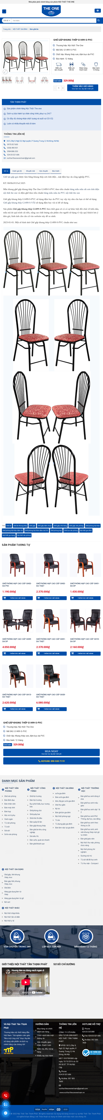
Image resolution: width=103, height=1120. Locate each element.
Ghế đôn (7, 888)
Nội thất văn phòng (24, 535)
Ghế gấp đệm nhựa (45, 526)
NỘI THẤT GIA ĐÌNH (20, 29)
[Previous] (6, 56)
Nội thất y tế (9, 921)
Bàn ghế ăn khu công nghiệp (38, 831)
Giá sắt (7, 831)
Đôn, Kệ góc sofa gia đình (65, 801)
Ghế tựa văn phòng (71, 530)
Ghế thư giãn (60, 805)
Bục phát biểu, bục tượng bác (39, 805)
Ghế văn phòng (10, 796)
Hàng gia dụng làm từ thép (12, 893)
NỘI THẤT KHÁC (12, 908)
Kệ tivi (57, 809)
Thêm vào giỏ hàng (82, 86)
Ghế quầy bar (35, 814)
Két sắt (7, 902)
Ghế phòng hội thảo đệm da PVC (36, 530)
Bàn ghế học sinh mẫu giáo (89, 804)
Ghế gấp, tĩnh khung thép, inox (12, 876)
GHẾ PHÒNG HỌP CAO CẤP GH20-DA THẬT (50, 696)
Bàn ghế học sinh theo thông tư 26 (89, 824)
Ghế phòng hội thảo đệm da (13, 530)
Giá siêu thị (34, 836)
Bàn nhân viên (10, 804)
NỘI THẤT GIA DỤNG (14, 869)
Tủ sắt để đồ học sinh (89, 860)
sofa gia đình (60, 793)
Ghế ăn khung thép (20, 526)
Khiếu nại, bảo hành (45, 1056)
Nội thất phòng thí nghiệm (88, 850)
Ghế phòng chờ (35, 810)
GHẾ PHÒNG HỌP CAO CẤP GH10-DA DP (84, 640)
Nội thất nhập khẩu (11, 913)
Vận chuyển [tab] (43, 171)
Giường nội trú (86, 856)
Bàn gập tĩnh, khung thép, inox (12, 882)
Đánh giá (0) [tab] (17, 171)
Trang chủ (7, 29)
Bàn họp (7, 811)
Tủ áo (57, 820)
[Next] (45, 56)
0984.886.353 (12, 151)
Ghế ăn (8, 526)
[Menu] (4, 11)
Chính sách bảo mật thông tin (45, 1036)
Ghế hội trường (35, 796)
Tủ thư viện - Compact (89, 863)
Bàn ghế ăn (34, 29)
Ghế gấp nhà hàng (60, 526)
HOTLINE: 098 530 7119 (52, 760)
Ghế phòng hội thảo (93, 526)
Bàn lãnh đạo (9, 800)
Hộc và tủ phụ (9, 815)
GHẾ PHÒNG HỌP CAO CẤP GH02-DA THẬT (50, 585)
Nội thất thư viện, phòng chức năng (90, 844)
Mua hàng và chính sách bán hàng (44, 1030)
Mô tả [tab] (6, 171)
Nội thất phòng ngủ (62, 816)
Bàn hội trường (36, 800)
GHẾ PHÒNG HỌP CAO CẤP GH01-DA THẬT (50, 640)
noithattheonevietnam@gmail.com (21, 158)
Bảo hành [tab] (55, 171)
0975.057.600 (12, 144)
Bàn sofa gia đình (62, 797)
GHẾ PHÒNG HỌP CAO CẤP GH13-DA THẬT (17, 696)
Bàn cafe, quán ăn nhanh (39, 840)
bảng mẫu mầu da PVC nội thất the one (62, 193)
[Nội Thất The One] (51, 10)
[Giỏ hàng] (98, 11)
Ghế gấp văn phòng (76, 526)
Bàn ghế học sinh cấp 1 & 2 (90, 810)
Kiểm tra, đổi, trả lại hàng (45, 1050)
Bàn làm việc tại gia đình (64, 828)
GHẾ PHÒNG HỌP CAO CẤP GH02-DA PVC (17, 585)
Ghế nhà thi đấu (36, 818)
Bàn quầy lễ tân (36, 822)
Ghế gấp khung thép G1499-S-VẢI (19, 202)
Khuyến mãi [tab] (30, 171)
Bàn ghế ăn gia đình (63, 813)
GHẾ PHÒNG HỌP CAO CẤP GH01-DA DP (84, 585)
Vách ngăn (8, 819)
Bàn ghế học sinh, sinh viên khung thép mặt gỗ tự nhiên (90, 832)
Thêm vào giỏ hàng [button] (17, 598)
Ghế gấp (32, 526)
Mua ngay (51, 752)
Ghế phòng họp (56, 530)
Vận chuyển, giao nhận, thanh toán (44, 1043)
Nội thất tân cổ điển (12, 917)
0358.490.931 (12, 148)
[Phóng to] (5, 71)
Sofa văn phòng (10, 834)
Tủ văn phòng (9, 823)
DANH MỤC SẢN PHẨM (18, 781)
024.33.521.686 (13, 155)
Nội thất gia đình (86, 530)
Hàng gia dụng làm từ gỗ (14, 898)
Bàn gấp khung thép (38, 826)
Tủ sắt (7, 827)
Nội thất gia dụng (9, 535)
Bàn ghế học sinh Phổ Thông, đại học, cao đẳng (90, 817)
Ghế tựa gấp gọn (10, 177)
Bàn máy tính (9, 808)
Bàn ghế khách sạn (37, 844)
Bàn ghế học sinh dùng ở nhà (90, 797)
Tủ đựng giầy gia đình (63, 824)
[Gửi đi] (98, 20)
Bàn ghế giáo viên (87, 839)
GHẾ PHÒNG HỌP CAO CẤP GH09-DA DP (17, 640)
